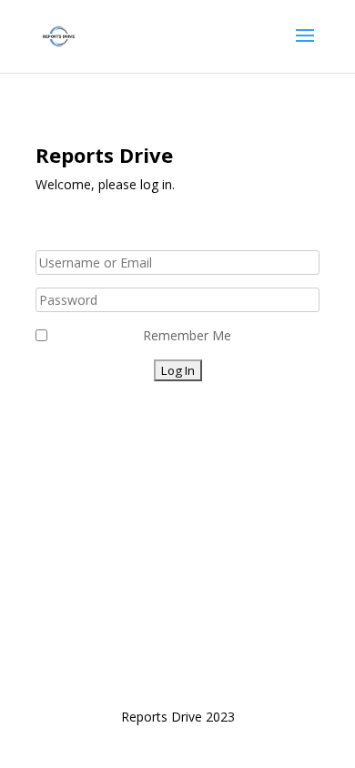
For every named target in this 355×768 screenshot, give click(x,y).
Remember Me (187, 335)
